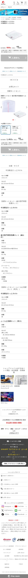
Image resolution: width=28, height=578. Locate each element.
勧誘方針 (7, 564)
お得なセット (3, 7)
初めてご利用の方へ (8, 475)
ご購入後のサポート (8, 488)
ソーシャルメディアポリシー (7, 560)
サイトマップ (7, 552)
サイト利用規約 (7, 549)
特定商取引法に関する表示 (21, 555)
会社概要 (7, 555)
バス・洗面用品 (6, 19)
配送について (13, 71)
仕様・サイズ (13, 79)
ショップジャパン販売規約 (7, 546)
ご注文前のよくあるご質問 (10, 484)
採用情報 (7, 567)
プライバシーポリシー (21, 546)
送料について (5, 71)
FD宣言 (21, 564)
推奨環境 (21, 549)
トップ (2, 17)
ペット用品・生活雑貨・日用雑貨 (13, 17)
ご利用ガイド (7, 480)
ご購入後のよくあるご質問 (10, 493)
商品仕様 (10, 7)
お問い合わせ (7, 497)
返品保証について (22, 71)
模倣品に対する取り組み (21, 559)
